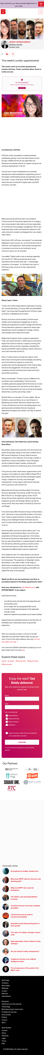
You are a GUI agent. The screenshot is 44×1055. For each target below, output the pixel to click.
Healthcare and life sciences (11, 1004)
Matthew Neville (15, 44)
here (23, 650)
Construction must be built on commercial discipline (22, 915)
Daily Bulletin (6, 1028)
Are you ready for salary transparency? (25, 951)
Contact (4, 1030)
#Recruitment (21, 661)
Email (6, 704)
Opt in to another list (11, 712)
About (4, 1033)
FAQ (3, 1043)
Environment (6, 1014)
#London (10, 661)
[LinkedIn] (7, 54)
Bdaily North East (13, 718)
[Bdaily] (3, 11)
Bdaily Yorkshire (13, 722)
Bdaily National (13, 715)
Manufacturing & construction (12, 1009)
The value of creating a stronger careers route (25, 933)
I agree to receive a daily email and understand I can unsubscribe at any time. (22, 734)
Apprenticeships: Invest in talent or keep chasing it (26, 942)
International (6, 996)
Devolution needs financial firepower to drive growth (25, 924)
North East (5, 980)
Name (7, 695)
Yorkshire (5, 983)
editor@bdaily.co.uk (29, 587)
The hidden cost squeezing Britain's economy (24, 898)
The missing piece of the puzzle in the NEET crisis (25, 969)
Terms (4, 1041)
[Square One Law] (12, 782)
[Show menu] (40, 12)
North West (6, 985)
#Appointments (32, 661)
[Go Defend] (32, 775)
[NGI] (32, 769)
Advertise (5, 1035)
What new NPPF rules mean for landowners (22, 889)
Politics (4, 1017)
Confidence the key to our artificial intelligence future (23, 960)
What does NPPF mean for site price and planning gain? (26, 880)
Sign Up (41, 4)
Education (5, 1001)
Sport (4, 1022)
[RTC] (12, 788)
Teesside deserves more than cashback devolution (25, 906)
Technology (6, 1006)
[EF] (12, 769)
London (4, 991)
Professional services (9, 1012)
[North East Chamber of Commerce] (32, 782)
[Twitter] (13, 54)
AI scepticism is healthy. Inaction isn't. (25, 871)
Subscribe (22, 742)
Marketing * (12, 725)
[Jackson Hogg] (12, 775)
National (5, 993)
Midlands (5, 988)
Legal (4, 1038)
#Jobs (4, 661)
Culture (4, 1020)
